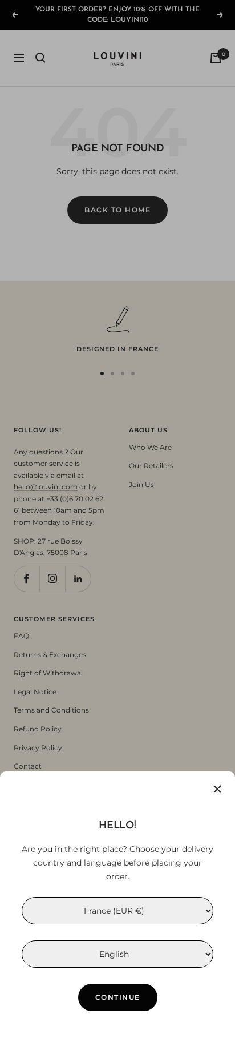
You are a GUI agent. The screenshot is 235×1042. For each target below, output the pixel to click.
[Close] (217, 789)
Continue (117, 997)
